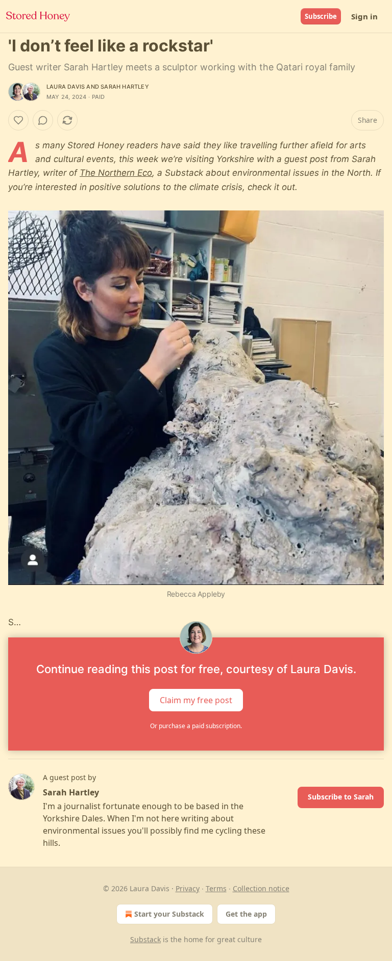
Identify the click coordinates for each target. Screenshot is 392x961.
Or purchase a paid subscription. (196, 726)
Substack (145, 939)
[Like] (18, 120)
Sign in (364, 16)
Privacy (188, 888)
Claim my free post (196, 700)
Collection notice (261, 888)
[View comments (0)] (43, 120)
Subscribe (321, 16)
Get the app (246, 914)
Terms (216, 888)
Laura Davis (65, 86)
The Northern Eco (116, 173)
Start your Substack (169, 914)
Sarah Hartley (125, 86)
